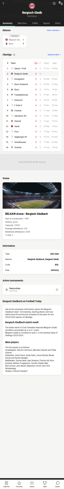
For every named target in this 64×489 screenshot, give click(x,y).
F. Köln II (18, 105)
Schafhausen (20, 142)
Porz (16, 131)
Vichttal (17, 147)
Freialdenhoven (21, 94)
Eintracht (18, 100)
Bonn (16, 89)
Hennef (17, 121)
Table (35, 23)
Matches (22, 23)
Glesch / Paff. (20, 68)
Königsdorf (19, 79)
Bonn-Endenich (21, 84)
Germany (55, 270)
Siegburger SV (20, 136)
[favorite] (54, 3)
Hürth (17, 126)
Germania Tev (20, 115)
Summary (7, 23)
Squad (46, 23)
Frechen (17, 110)
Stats (57, 23)
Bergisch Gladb (21, 73)
